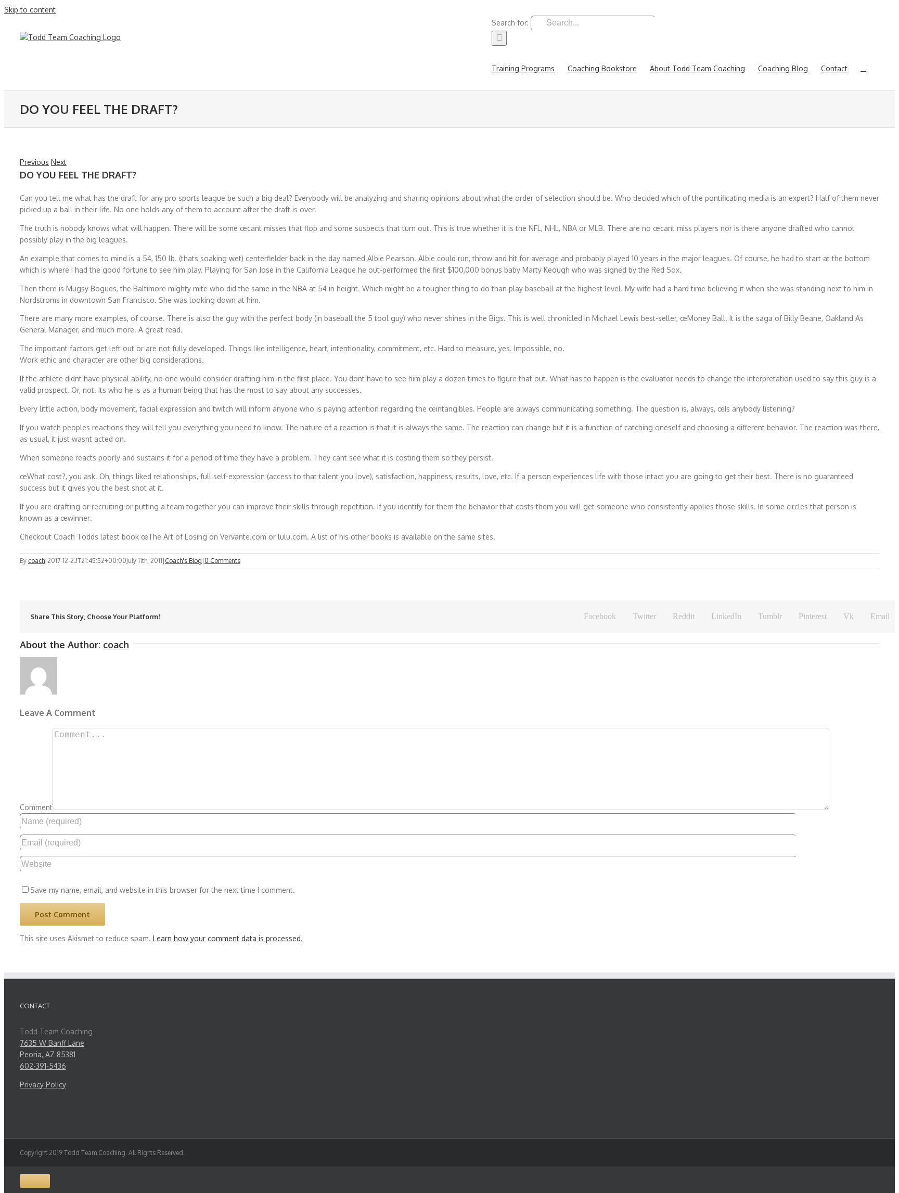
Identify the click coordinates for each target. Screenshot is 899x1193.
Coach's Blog (183, 561)
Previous (34, 162)
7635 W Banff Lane (52, 1042)
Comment (36, 807)
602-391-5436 (43, 1065)
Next (59, 162)
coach (36, 561)
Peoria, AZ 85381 (47, 1054)
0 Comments (222, 561)
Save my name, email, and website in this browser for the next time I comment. (162, 890)
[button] (863, 68)
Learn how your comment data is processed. (228, 938)
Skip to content (30, 9)
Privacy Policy (43, 1084)
